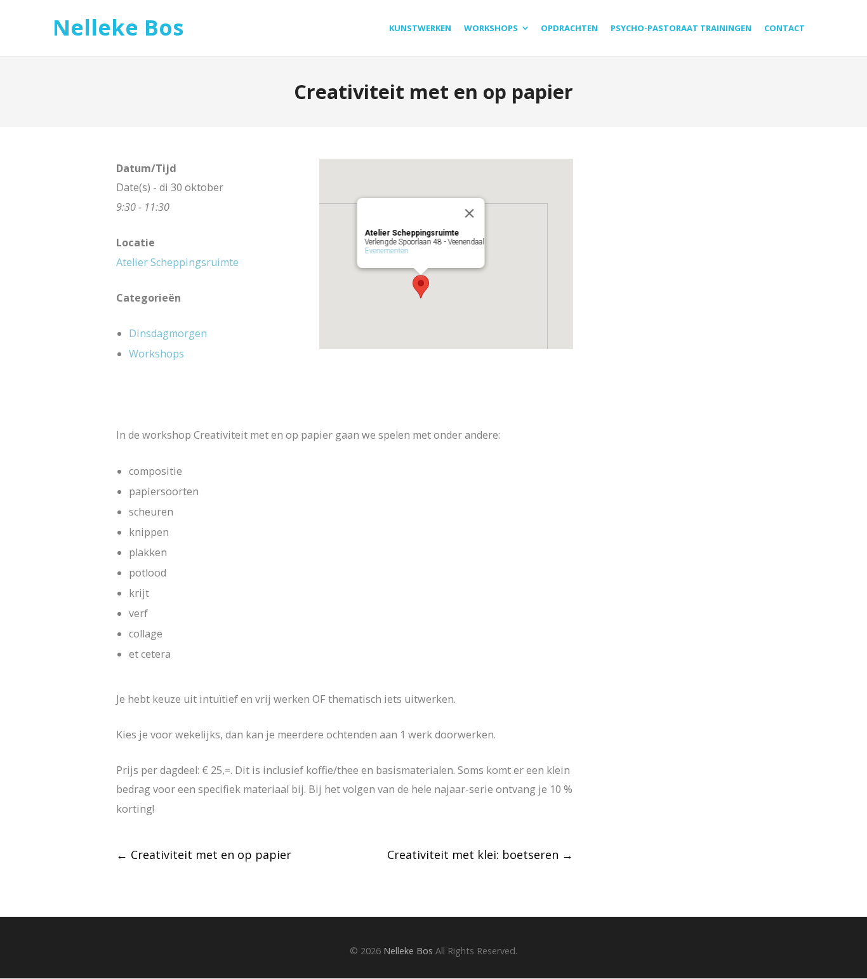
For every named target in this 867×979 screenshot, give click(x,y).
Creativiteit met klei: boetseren (480, 854)
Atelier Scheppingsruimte (177, 262)
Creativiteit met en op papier (203, 854)
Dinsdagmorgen (168, 333)
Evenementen (387, 250)
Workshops (156, 354)
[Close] (469, 213)
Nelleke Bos (118, 28)
